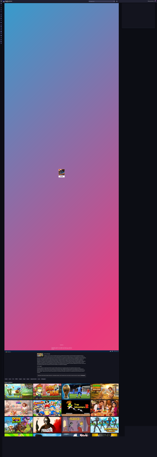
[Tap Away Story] (19, 408)
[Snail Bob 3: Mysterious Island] (19, 391)
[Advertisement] (128, 15)
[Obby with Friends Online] (47, 408)
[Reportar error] (116, 351)
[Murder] (76, 425)
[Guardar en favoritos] (114, 351)
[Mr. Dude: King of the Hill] (47, 441)
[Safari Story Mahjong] (104, 391)
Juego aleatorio (151, 1)
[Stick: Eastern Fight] (76, 441)
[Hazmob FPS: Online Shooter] (104, 441)
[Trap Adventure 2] (76, 408)
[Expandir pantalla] (118, 351)
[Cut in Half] (19, 441)
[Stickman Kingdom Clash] (104, 425)
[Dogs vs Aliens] (19, 425)
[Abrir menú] (1, 1)
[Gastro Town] (104, 408)
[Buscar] (114, 1)
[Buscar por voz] (117, 1)
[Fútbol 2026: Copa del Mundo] (76, 391)
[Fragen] (47, 425)
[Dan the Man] (47, 391)
